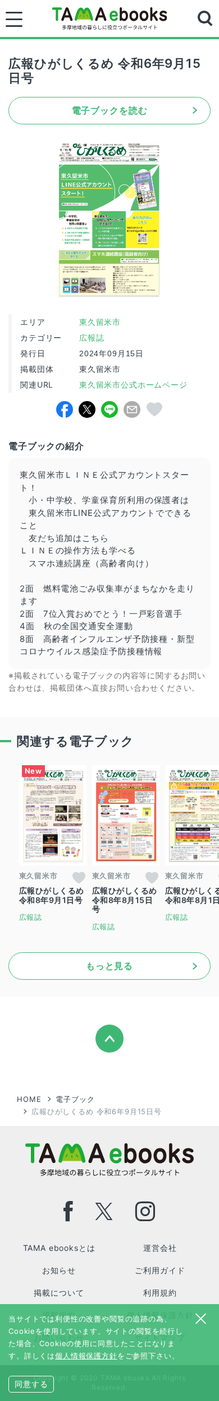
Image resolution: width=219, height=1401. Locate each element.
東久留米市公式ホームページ (132, 384)
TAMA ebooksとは (59, 1248)
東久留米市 (100, 322)
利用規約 (159, 1292)
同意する (31, 1384)
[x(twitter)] (104, 1211)
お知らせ (58, 1270)
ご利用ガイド (160, 1270)
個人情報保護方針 (86, 1355)
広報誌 (91, 337)
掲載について (59, 1292)
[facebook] (68, 1211)
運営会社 (159, 1248)
